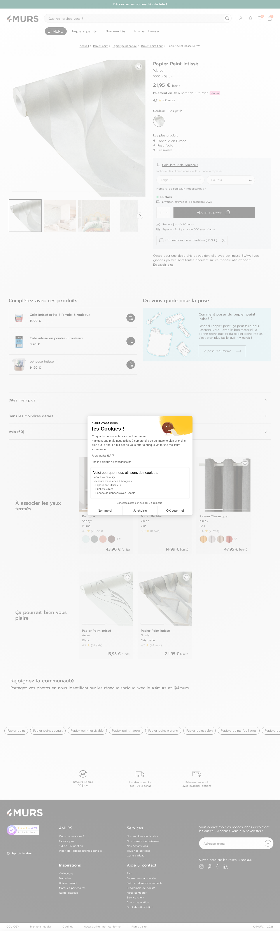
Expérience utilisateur (108, 485)
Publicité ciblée (104, 489)
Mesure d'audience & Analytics (113, 481)
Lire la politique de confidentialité (111, 462)
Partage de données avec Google (115, 493)
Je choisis (140, 510)
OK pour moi (175, 510)
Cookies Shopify (105, 477)
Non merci (105, 510)
